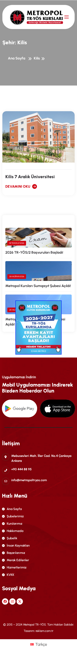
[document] (38, 327)
